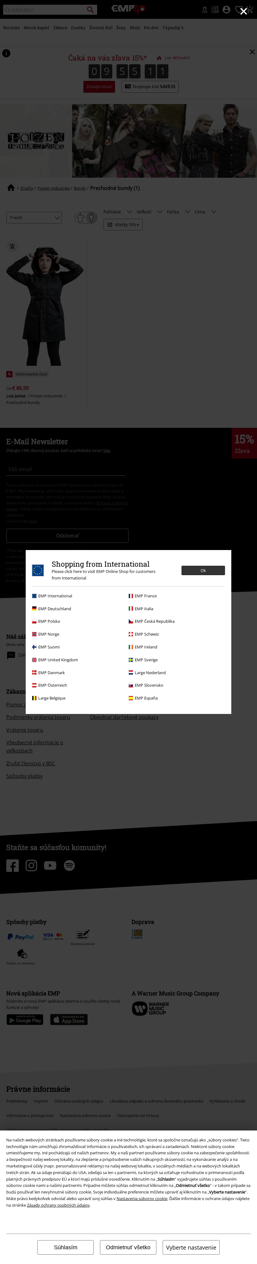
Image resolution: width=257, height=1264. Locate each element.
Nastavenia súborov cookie (142, 1198)
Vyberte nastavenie (191, 1247)
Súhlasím (65, 1247)
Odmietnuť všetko (128, 1247)
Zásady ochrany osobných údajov (58, 1205)
